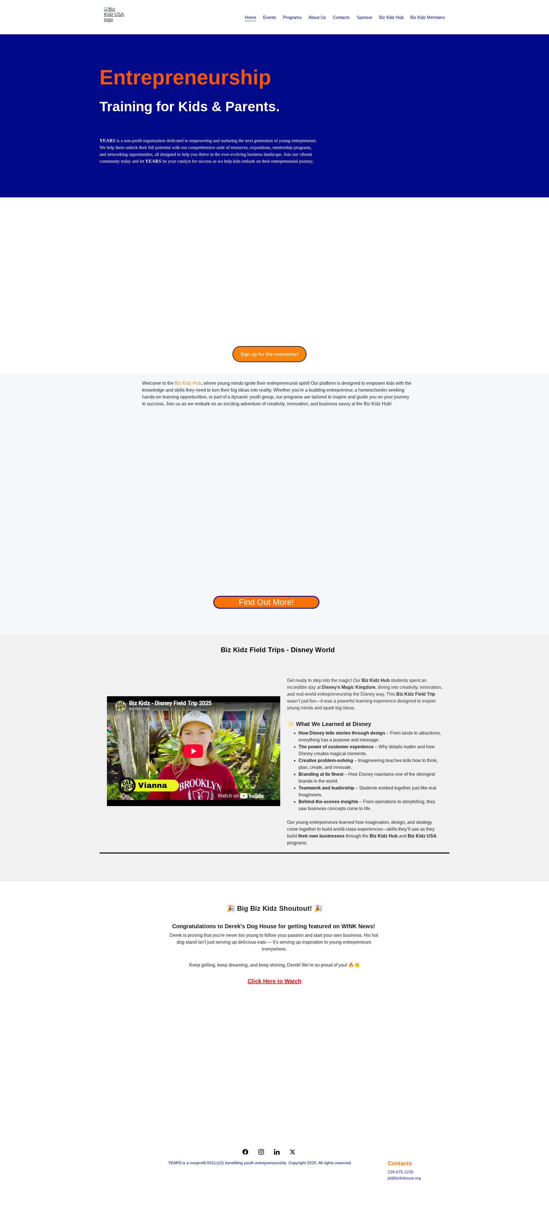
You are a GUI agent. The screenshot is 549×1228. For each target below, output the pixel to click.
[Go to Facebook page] (248, 1152)
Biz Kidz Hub (391, 17)
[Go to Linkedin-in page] (279, 1152)
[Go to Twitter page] (292, 1152)
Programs (292, 17)
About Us (317, 17)
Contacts (341, 17)
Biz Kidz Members (427, 17)
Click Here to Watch (274, 981)
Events (269, 17)
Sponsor (364, 17)
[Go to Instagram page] (264, 1152)
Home (250, 17)
